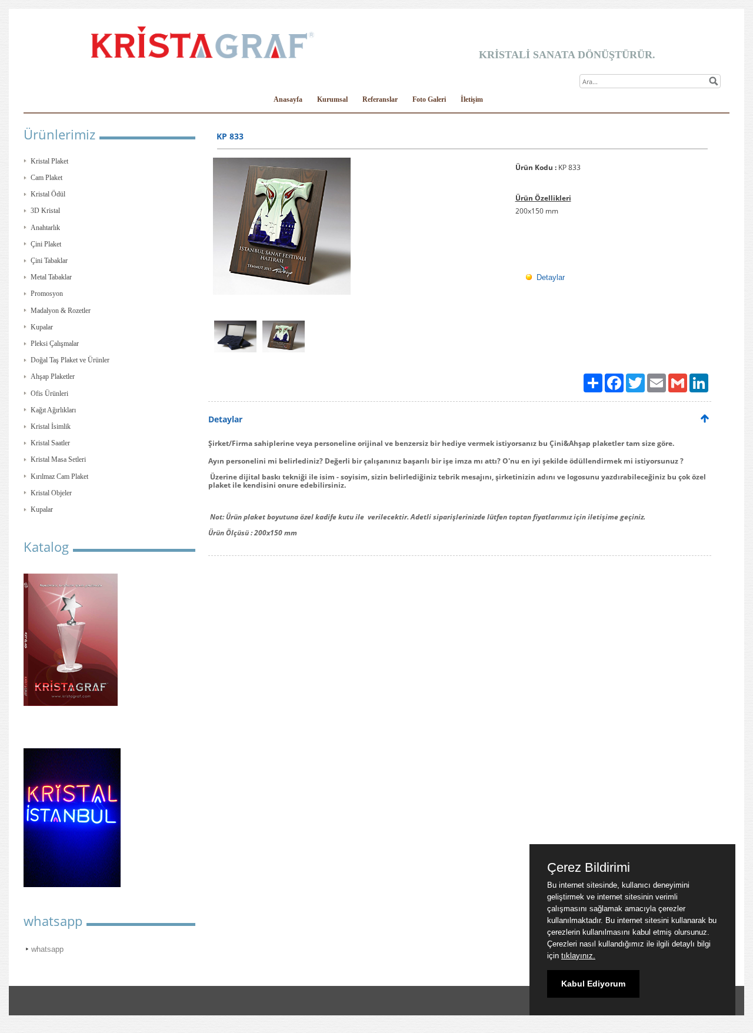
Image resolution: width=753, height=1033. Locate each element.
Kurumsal (332, 99)
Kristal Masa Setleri (58, 459)
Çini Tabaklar (49, 260)
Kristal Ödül (48, 194)
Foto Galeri (429, 99)
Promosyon (47, 293)
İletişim (472, 99)
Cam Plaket (46, 178)
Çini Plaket (46, 244)
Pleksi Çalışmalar (55, 343)
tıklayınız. (578, 955)
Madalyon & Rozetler (61, 310)
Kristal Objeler (51, 493)
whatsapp (47, 949)
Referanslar (380, 99)
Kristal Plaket (49, 161)
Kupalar (42, 327)
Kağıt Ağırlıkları (53, 410)
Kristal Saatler (50, 443)
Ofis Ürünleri (49, 393)
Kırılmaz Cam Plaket (59, 476)
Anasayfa (288, 99)
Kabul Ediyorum (593, 983)
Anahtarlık (45, 228)
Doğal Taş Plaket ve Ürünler (70, 360)
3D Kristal (45, 210)
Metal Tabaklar (51, 277)
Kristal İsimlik (51, 426)
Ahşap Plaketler (53, 376)
